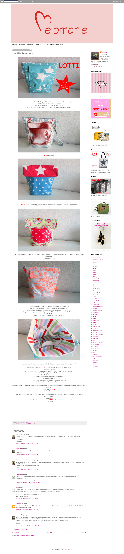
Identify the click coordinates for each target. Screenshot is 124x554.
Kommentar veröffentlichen (21, 529)
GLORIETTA (96, 281)
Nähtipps (95, 308)
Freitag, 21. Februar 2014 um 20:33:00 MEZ (27, 454)
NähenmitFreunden (98, 306)
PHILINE (95, 314)
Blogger (70, 549)
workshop (95, 366)
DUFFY (94, 275)
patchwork (95, 360)
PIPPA (94, 318)
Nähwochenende (97, 310)
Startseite (14, 44)
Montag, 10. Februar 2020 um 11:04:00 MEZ (27, 526)
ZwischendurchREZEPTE (99, 342)
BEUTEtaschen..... (20, 423)
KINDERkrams (96, 288)
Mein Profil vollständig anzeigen (99, 67)
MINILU (94, 302)
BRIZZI (94, 269)
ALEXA (94, 261)
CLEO (94, 273)
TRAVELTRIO (96, 326)
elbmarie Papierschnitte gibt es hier (54, 44)
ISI (93, 285)
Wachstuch (95, 332)
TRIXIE (94, 328)
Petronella (19, 434)
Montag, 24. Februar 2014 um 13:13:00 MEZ (27, 498)
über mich (22, 44)
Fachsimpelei (96, 279)
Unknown (18, 503)
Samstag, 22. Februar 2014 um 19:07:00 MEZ (28, 482)
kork (94, 352)
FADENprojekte (97, 277)
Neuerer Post (15, 532)
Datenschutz (38, 44)
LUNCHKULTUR (97, 300)
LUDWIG (95, 298)
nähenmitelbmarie (97, 356)
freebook (95, 350)
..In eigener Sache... (98, 259)
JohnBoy (95, 286)
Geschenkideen (97, 283)
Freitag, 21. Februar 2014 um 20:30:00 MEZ (27, 443)
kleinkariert (67, 310)
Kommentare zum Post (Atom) (26, 535)
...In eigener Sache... (98, 257)
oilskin (94, 358)
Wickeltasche (96, 336)
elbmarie (18, 448)
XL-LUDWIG (96, 338)
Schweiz (95, 324)
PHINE (94, 316)
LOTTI (27, 423)
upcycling (95, 364)
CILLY (94, 271)
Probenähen (96, 320)
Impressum (30, 44)
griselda (18, 474)
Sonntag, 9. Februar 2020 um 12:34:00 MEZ (27, 509)
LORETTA (95, 294)
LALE (94, 290)
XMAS (94, 340)
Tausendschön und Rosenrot (24, 460)
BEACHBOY (96, 263)
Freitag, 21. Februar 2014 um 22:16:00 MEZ (27, 469)
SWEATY (95, 322)
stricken (95, 362)
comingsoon (96, 344)
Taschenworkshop (97, 330)
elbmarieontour (97, 348)
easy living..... (96, 346)
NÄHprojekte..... (33, 423)
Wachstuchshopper (98, 334)
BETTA (94, 265)
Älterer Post (83, 532)
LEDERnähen (96, 292)
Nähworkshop (96, 312)
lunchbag (95, 354)
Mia (17, 487)
